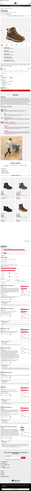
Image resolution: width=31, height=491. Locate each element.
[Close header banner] (29, 5)
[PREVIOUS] (2, 30)
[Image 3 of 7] (12, 45)
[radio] (2, 71)
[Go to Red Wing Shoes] (2, 0)
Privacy (15, 459)
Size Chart (28, 68)
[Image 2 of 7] (7, 45)
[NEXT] (29, 30)
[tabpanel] (15, 169)
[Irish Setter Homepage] (15, 480)
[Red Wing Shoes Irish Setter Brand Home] (15, 3)
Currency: (4, 467)
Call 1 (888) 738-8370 (6, 464)
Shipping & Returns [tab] (23, 165)
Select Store (4, 85)
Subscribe (23, 457)
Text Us (3, 466)
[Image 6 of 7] (27, 45)
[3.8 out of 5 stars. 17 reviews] (3, 221)
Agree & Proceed (15, 489)
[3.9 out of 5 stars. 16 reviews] (18, 221)
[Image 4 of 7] (17, 45)
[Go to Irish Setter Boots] (4, 0)
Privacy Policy (4, 486)
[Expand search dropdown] (2, 3)
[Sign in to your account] (28, 3)
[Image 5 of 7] (22, 45)
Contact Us (4, 463)
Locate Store (4, 461)
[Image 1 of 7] (2, 45)
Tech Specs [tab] (6, 165)
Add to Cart (15, 90)
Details (23, 15)
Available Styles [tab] (14, 165)
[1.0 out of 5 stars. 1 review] (3, 198)
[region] (15, 487)
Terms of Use (18, 459)
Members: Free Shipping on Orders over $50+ (15, 5)
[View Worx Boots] (7, 0)
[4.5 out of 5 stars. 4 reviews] (18, 198)
